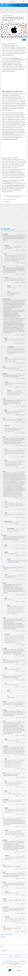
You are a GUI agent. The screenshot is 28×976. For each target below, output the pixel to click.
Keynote (9, 205)
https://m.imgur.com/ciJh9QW (17, 834)
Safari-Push (20, 967)
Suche (21, 2)
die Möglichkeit (14, 58)
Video (16, 205)
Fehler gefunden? (7, 201)
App (24, 2)
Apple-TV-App (9, 186)
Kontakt (26, 2)
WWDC (19, 205)
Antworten (23, 250)
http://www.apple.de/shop (12, 293)
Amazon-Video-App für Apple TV (9, 139)
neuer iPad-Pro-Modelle (7, 132)
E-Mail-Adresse (4, 950)
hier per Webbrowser (17, 185)
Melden (17, 250)
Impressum (10, 967)
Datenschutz (15, 967)
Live (12, 205)
